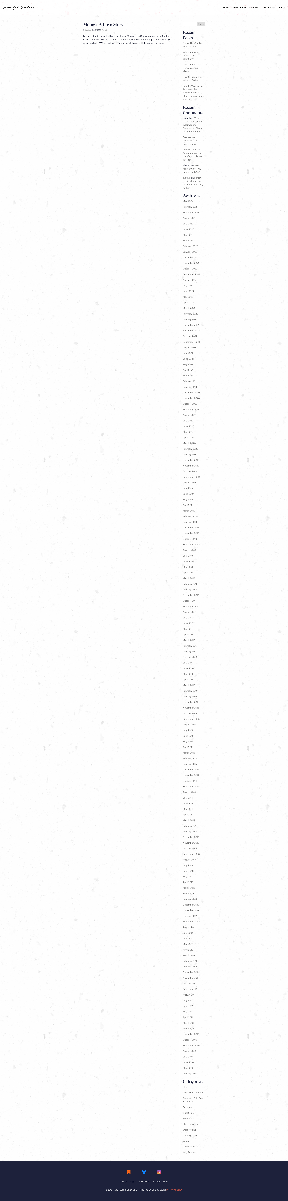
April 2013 (188, 882)
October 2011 (189, 984)
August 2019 (189, 483)
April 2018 (188, 573)
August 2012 (189, 927)
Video (186, 1141)
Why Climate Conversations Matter (190, 68)
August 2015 (189, 725)
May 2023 (188, 235)
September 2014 (191, 787)
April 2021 (188, 370)
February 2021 (190, 381)
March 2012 (189, 955)
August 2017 (189, 612)
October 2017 (190, 601)
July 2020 (188, 421)
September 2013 (191, 854)
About (123, 1182)
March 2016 (189, 685)
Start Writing (189, 1130)
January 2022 (190, 319)
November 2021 (191, 331)
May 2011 (187, 1012)
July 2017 (187, 618)
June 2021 (188, 359)
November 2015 (191, 708)
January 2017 (190, 652)
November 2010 (191, 1034)
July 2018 (188, 556)
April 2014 (188, 815)
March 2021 (189, 376)
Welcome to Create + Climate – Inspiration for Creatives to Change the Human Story (193, 125)
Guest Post (188, 1113)
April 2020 (188, 438)
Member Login (160, 1182)
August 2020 (189, 415)
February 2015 (190, 758)
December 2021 (191, 325)
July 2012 (188, 933)
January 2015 (190, 764)
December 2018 (191, 528)
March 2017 (189, 640)
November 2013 (191, 843)
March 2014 (189, 820)
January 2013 (190, 899)
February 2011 (190, 1029)
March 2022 (189, 308)
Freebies (253, 8)
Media (133, 1182)
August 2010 (189, 1051)
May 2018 (188, 567)
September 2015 (191, 719)
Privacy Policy (174, 1190)
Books (282, 8)
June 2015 (188, 736)
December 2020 (191, 393)
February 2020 (190, 449)
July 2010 (188, 1057)
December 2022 (191, 258)
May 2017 (187, 629)
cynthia (186, 178)
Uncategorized (190, 1135)
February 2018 (190, 584)
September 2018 (191, 545)
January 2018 (190, 590)
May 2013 (188, 877)
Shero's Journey (191, 1124)
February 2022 (190, 314)
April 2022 (188, 303)
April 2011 (188, 1017)
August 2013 (189, 860)
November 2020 (191, 398)
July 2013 (188, 865)
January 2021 (190, 387)
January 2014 (190, 832)
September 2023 (191, 213)
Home (226, 8)
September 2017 (191, 607)
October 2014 (190, 781)
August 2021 (189, 348)
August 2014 (189, 792)
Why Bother (189, 1147)
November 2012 (191, 910)
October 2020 (190, 404)
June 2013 (188, 871)
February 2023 (190, 246)
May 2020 (188, 432)
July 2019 (188, 488)
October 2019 (190, 471)
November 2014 (191, 775)
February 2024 (190, 207)
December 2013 (191, 837)
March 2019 (189, 511)
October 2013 (190, 849)
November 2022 (191, 263)
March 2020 (189, 443)
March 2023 (189, 241)
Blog (185, 1087)
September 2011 (191, 989)
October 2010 (190, 1040)
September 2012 (191, 922)
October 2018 (190, 539)
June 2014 (188, 804)
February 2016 (190, 691)
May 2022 (188, 297)
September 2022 (191, 274)
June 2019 (188, 494)
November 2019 (191, 466)
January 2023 (190, 252)
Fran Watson (189, 137)
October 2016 (190, 657)
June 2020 (188, 426)
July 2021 (188, 353)
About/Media (239, 8)
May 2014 (188, 809)
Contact (144, 1182)
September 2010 (191, 1046)
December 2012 (191, 905)
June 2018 (188, 561)
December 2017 (191, 595)
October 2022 (190, 269)
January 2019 (190, 522)
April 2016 (188, 680)
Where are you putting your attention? (190, 55)
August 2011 (189, 995)
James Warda (190, 150)
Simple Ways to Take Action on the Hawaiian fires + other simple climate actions (193, 93)
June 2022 (188, 291)
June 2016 (188, 668)
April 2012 (188, 950)
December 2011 (190, 972)
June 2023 (188, 229)
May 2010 (188, 1068)
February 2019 (190, 516)
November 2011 (190, 978)
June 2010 (188, 1062)
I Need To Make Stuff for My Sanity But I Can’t (193, 168)
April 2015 (188, 747)
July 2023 (188, 224)
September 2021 (191, 342)
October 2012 (190, 916)
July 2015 (188, 730)
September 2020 (191, 410)
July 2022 (188, 286)
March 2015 (189, 753)
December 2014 (191, 770)
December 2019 (191, 460)
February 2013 (190, 894)
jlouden (88, 30)
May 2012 (188, 944)
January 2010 (190, 1074)
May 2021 (188, 364)
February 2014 (190, 826)
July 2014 (188, 798)
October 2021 (190, 336)
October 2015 (190, 713)
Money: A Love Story (103, 24)
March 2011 (188, 1023)
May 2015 (188, 742)
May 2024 (188, 201)
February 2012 (190, 961)
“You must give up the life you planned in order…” (193, 156)
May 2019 (188, 500)
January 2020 (190, 455)
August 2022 (189, 280)
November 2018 (191, 533)
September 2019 (191, 477)
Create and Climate (193, 1093)
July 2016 (188, 663)
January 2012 (190, 967)
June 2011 (188, 1006)
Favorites (105, 30)
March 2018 (189, 578)
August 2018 (189, 550)
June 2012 (188, 939)
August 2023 (189, 218)
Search (201, 24)
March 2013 (189, 888)
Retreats (268, 8)
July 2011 (187, 1001)
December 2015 (191, 702)
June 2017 (188, 623)
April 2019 (188, 505)
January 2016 (190, 697)
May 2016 (188, 674)
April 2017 (188, 635)
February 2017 (190, 646)
